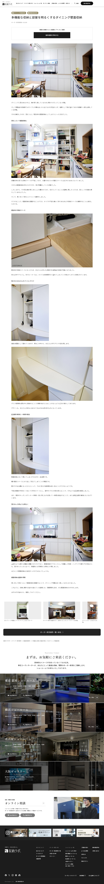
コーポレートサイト (70, 875)
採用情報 (81, 875)
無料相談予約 (95, 847)
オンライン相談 (46, 3)
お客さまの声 (53, 853)
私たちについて (40, 851)
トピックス (84, 858)
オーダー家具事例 (16, 641)
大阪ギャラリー (69, 861)
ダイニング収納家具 (19, 13)
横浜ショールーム (69, 856)
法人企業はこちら (93, 875)
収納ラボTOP (6, 641)
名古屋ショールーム (70, 859)
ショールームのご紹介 (70, 851)
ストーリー (52, 856)
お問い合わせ (95, 851)
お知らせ (68, 3)
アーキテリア (39, 853)
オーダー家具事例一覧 (55, 851)
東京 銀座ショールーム (71, 853)
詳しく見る (91, 697)
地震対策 (38, 859)
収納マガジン (84, 861)
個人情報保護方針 (20, 881)
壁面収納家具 (33, 13)
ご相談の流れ (54, 3)
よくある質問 (61, 3)
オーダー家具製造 (40, 856)
